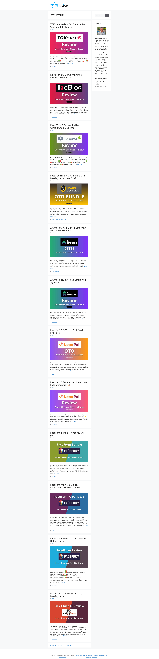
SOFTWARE (54, 66)
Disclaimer (95, 655)
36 (66, 645)
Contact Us (94, 657)
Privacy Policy (79, 655)
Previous (53, 645)
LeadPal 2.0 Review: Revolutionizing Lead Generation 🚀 (68, 383)
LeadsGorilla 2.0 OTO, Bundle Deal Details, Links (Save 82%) (67, 177)
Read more (70, 63)
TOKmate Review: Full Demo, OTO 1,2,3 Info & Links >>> (67, 25)
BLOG (87, 5)
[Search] (107, 15)
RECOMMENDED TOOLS (102, 5)
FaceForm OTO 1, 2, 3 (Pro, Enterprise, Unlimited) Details (65, 486)
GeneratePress (62, 657)
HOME (82, 5)
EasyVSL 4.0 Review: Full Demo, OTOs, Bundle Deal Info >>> (66, 126)
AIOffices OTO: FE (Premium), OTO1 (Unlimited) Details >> (68, 229)
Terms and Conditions (87, 655)
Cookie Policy (102, 655)
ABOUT (92, 5)
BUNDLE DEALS (55, 219)
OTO (60, 219)
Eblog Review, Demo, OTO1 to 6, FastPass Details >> (66, 76)
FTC (90, 657)
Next (69, 645)
